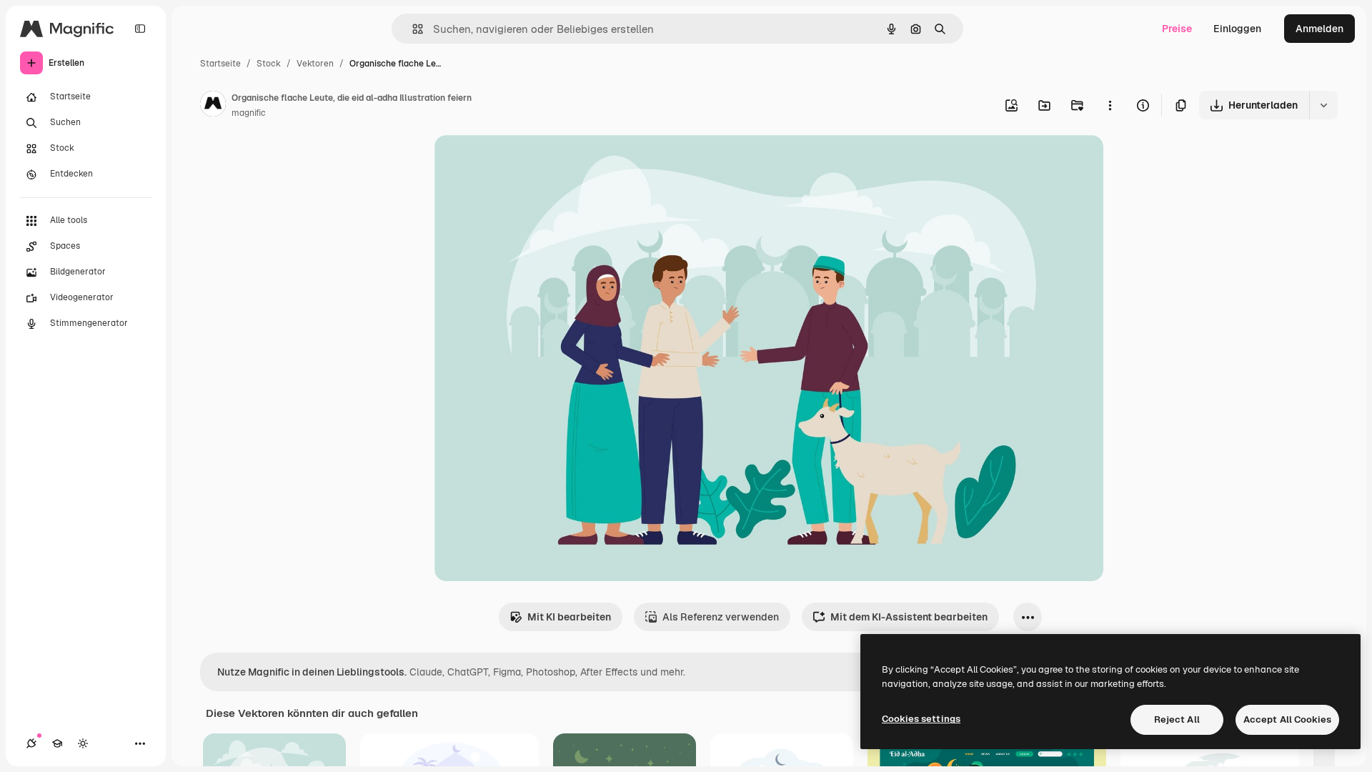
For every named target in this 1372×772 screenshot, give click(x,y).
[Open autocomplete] (412, 29)
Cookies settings (921, 719)
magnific (249, 113)
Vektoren (315, 63)
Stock (269, 63)
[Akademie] (57, 743)
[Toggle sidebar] (140, 28)
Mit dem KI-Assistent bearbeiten (909, 616)
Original (526, 162)
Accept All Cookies (1287, 719)
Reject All (1177, 719)
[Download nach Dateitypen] (1323, 105)
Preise (1177, 28)
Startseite (220, 63)
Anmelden (1319, 28)
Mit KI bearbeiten (569, 616)
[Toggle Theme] (82, 743)
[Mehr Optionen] (1109, 105)
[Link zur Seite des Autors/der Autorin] (213, 106)
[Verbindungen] (31, 743)
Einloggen (1237, 28)
